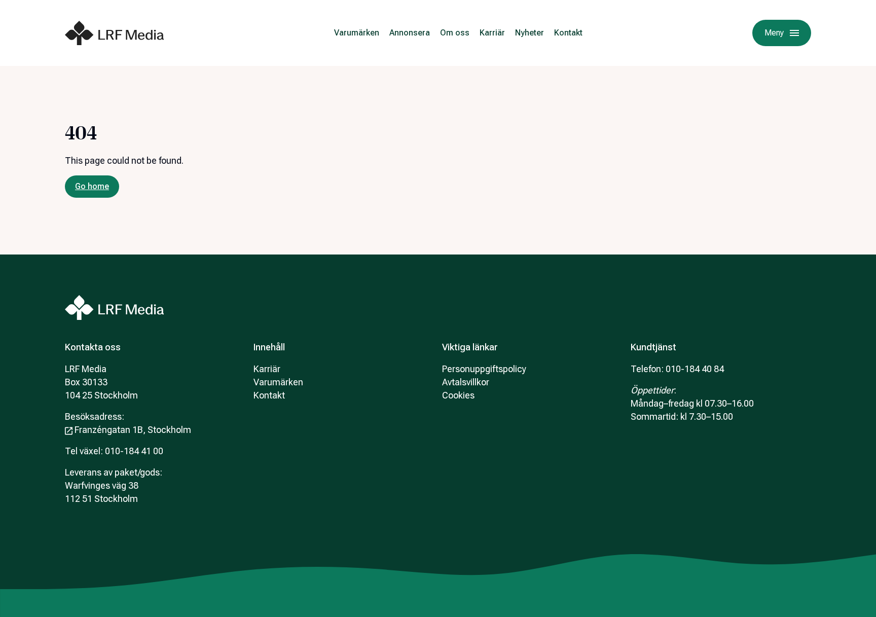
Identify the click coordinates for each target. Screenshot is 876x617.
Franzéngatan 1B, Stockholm (133, 429)
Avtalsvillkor (465, 382)
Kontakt (568, 33)
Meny (774, 33)
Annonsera (409, 33)
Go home (92, 186)
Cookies (458, 395)
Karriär (492, 33)
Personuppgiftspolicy (484, 369)
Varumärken (356, 33)
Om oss (454, 33)
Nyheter (529, 33)
